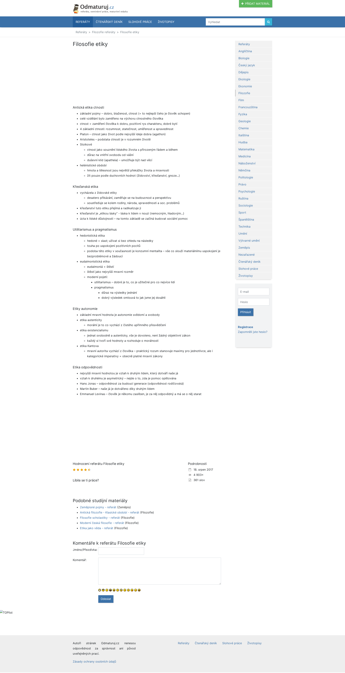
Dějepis (243, 72)
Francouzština (247, 107)
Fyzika (242, 114)
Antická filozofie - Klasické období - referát (109, 512)
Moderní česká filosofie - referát (102, 523)
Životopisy (166, 22)
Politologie (245, 177)
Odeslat (106, 599)
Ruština (243, 198)
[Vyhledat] (268, 22)
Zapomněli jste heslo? (252, 332)
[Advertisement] (147, 74)
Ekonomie (245, 86)
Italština (243, 135)
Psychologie (246, 191)
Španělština (246, 219)
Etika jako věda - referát (96, 528)
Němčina (244, 170)
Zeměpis (244, 247)
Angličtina (245, 51)
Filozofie (244, 93)
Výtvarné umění (249, 240)
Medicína (244, 156)
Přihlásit (245, 312)
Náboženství (247, 163)
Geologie (244, 121)
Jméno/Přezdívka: (84, 549)
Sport (242, 212)
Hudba (242, 142)
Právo (242, 184)
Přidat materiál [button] (257, 3)
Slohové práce (140, 22)
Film (241, 100)
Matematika (246, 149)
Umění (242, 233)
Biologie (243, 58)
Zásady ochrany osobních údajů (94, 661)
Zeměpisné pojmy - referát (98, 507)
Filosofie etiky (129, 32)
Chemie (243, 128)
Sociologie (245, 205)
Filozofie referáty (103, 32)
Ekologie (244, 79)
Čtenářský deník (109, 22)
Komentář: (79, 560)
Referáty (83, 22)
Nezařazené (246, 254)
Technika (244, 226)
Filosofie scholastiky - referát (100, 517)
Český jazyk (246, 65)
